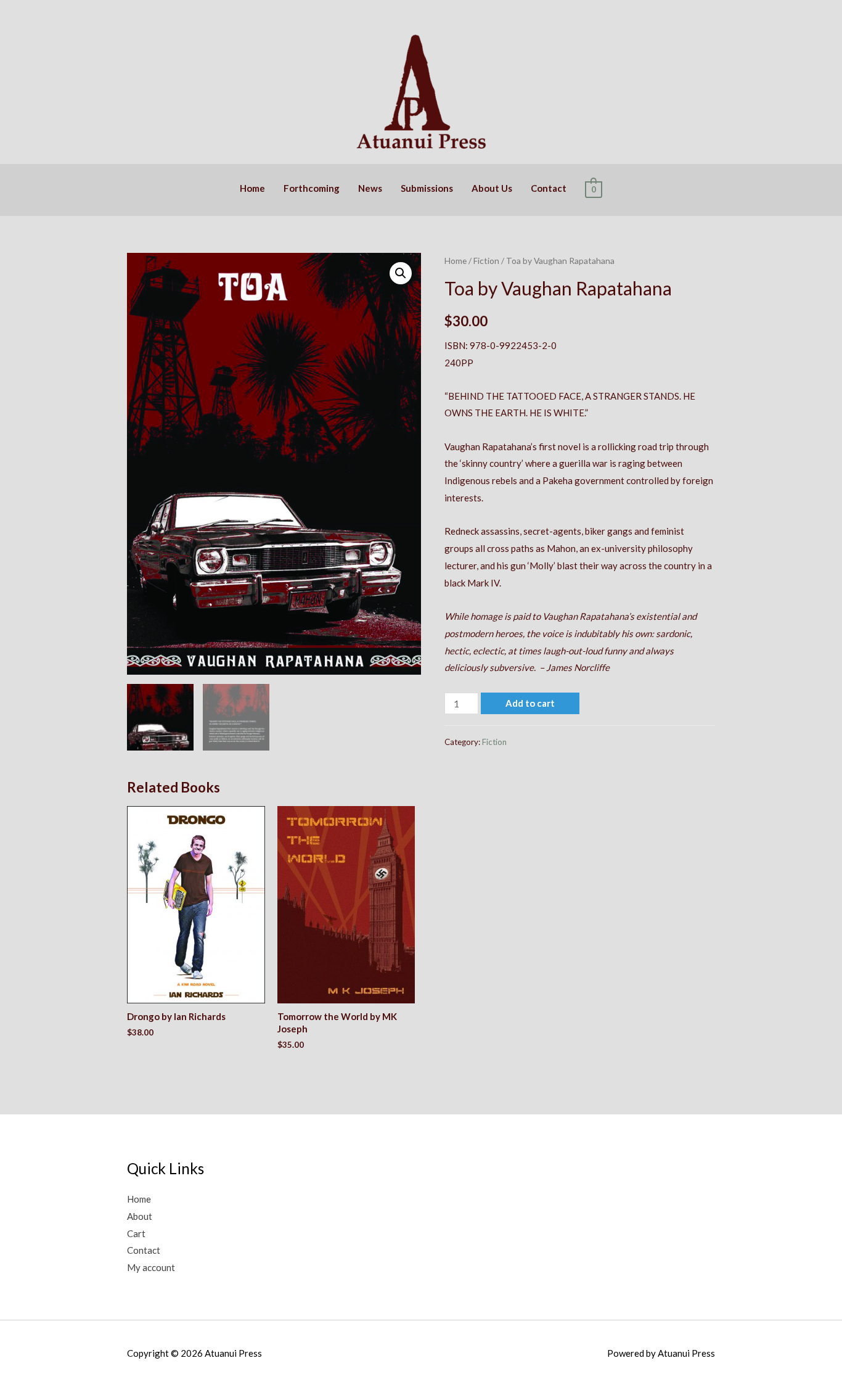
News (370, 188)
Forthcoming (312, 188)
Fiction (486, 260)
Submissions (427, 188)
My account (151, 1267)
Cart (136, 1233)
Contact (548, 188)
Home (252, 188)
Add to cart (530, 703)
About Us (492, 188)
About (139, 1216)
